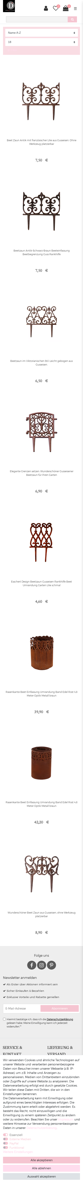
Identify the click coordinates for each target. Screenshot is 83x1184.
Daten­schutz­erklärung (41, 1128)
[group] (41, 211)
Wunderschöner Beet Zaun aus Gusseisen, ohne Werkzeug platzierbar (42, 914)
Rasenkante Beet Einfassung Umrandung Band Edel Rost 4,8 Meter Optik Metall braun (41, 693)
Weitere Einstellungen (18, 1152)
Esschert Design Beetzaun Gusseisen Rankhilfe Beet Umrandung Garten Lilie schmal (41, 583)
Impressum (66, 1119)
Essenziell (16, 1135)
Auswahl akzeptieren (41, 1176)
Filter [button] (14, 50)
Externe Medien (20, 1139)
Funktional (16, 1147)
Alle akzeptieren (42, 1160)
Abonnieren (60, 1008)
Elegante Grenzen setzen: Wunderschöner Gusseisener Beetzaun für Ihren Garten (41, 473)
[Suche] (72, 19)
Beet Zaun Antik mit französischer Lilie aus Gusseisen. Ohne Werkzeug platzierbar (41, 142)
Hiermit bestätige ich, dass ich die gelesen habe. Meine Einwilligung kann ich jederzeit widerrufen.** (40, 1023)
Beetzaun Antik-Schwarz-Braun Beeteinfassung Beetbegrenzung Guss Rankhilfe (41, 252)
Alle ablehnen (41, 1168)
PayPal (14, 1143)
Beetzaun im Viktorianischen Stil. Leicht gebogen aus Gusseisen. (41, 362)
